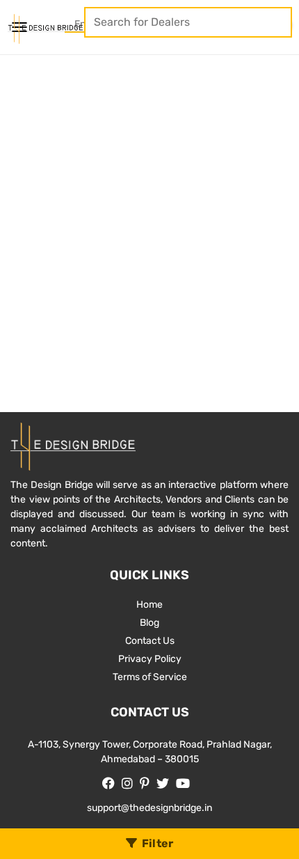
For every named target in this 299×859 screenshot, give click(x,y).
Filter (157, 843)
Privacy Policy (149, 659)
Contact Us (150, 641)
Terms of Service (150, 677)
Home (149, 604)
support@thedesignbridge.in (149, 808)
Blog (149, 623)
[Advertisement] (149, 211)
